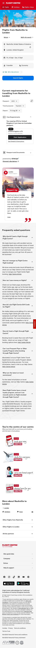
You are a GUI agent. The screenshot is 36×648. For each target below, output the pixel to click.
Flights (7, 7)
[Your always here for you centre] (18, 488)
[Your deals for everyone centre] (18, 457)
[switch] (20, 72)
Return (6, 37)
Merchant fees (28, 611)
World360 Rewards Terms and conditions (14, 634)
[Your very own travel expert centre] (18, 473)
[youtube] (24, 577)
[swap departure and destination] (30, 47)
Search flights (18, 78)
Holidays (16, 7)
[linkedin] (19, 577)
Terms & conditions (20, 628)
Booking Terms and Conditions (10, 614)
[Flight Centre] (13, 3)
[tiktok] (14, 577)
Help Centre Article (15, 274)
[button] (10, 65)
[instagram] (9, 577)
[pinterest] (28, 577)
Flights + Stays (29, 7)
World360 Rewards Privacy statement (13, 637)
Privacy (10, 628)
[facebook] (4, 577)
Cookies (4, 628)
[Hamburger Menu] (3, 3)
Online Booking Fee (23, 608)
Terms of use (6, 631)
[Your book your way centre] (18, 441)
